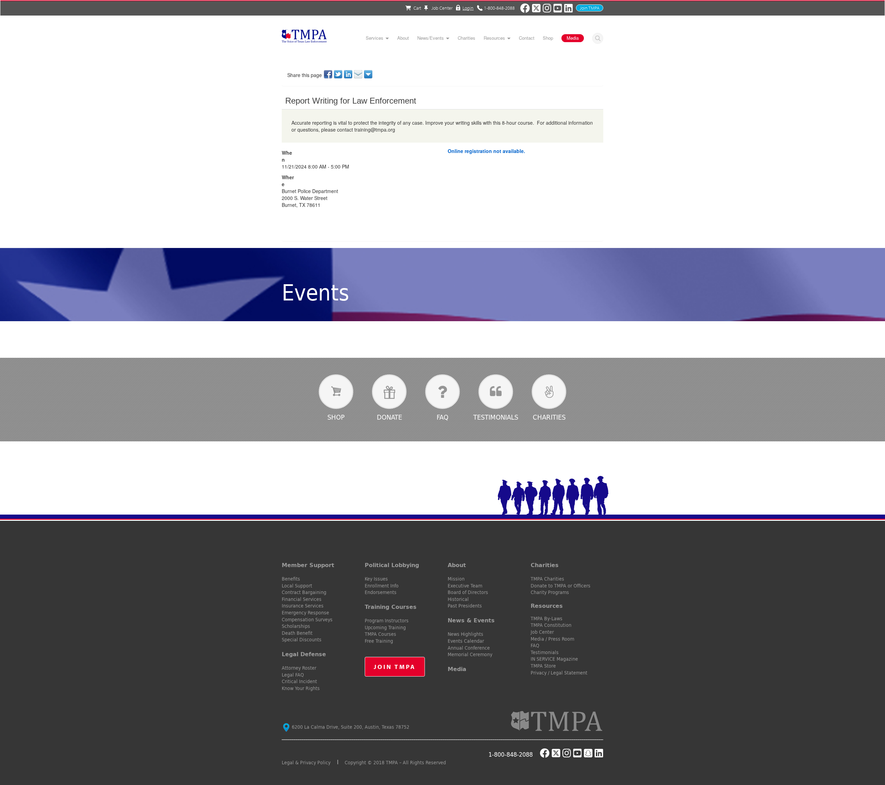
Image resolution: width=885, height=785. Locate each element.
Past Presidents (465, 606)
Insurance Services (303, 606)
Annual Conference (469, 648)
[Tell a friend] (358, 74)
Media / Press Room (552, 639)
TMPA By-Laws (546, 618)
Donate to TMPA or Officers (560, 586)
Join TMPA (589, 8)
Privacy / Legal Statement (559, 673)
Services (374, 38)
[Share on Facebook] (328, 74)
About (403, 38)
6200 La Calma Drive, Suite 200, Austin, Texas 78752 (349, 727)
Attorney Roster (299, 668)
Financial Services (302, 599)
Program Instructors (387, 620)
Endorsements (381, 592)
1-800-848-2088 (499, 7)
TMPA (304, 38)
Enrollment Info (382, 586)
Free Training (379, 641)
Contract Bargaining (304, 592)
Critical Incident (299, 681)
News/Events (430, 38)
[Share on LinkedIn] (348, 74)
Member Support (308, 565)
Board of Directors (468, 592)
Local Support (297, 586)
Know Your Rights (301, 688)
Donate (389, 417)
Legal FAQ (293, 675)
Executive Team (465, 586)
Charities (466, 38)
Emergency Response (305, 613)
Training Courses (391, 606)
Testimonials (495, 417)
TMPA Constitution (551, 625)
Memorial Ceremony (470, 654)
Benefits (291, 579)
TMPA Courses (380, 634)
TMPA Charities (547, 579)
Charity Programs (550, 592)
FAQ (442, 417)
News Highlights (465, 634)
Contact (526, 38)
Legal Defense (304, 654)
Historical (458, 599)
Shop (548, 38)
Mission (456, 579)
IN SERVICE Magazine (554, 659)
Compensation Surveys (307, 619)
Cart (417, 8)
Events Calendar (466, 641)
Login (468, 7)
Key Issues (376, 579)
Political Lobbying (392, 565)
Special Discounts (302, 639)
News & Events (471, 620)
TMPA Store (543, 666)
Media (573, 38)
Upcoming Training (385, 627)
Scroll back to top (869, 747)
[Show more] (368, 74)
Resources (494, 38)
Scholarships (296, 626)
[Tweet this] (338, 74)
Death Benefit (297, 633)
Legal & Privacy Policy (306, 762)
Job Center (441, 8)
